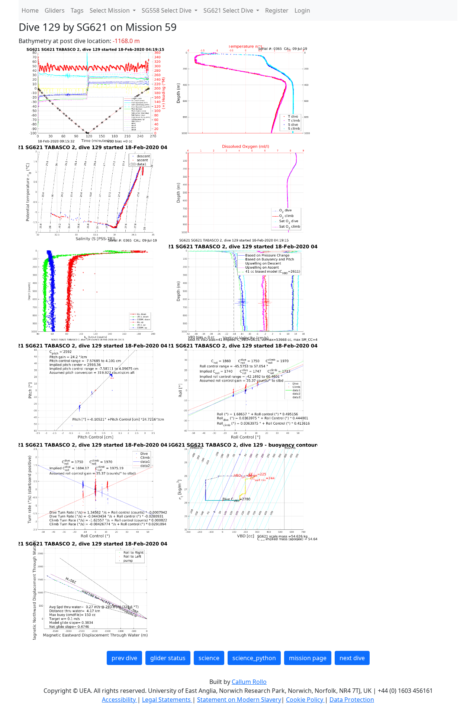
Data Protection (351, 699)
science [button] (209, 658)
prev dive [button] (124, 658)
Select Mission (110, 10)
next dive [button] (352, 658)
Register (277, 10)
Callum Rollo (249, 682)
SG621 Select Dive (229, 10)
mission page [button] (308, 658)
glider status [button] (168, 658)
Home (30, 10)
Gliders (55, 10)
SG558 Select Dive (167, 10)
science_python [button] (254, 658)
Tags (77, 10)
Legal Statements (167, 699)
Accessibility (119, 699)
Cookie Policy (305, 699)
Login (302, 10)
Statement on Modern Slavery (239, 699)
